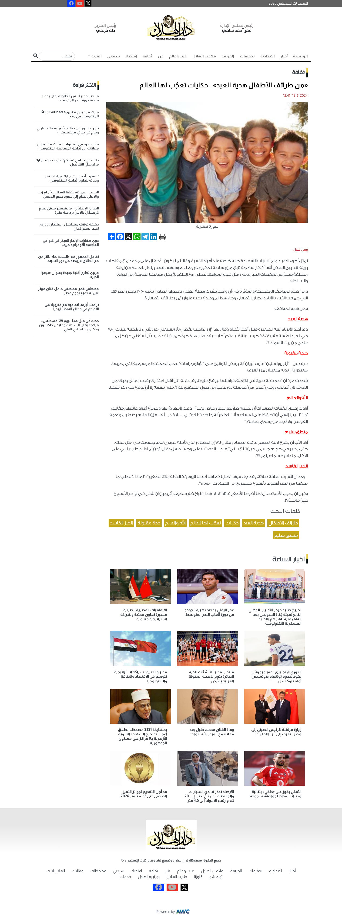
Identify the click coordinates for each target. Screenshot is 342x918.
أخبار (284, 56)
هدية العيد (253, 522)
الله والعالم (175, 522)
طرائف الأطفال (283, 522)
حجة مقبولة (149, 522)
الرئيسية (300, 56)
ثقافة (147, 56)
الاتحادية (267, 56)
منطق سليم (286, 535)
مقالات (78, 871)
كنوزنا (198, 877)
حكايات (232, 522)
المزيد (96, 56)
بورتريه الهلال (149, 877)
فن (161, 56)
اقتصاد (131, 56)
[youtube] (80, 3)
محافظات (98, 871)
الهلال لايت (56, 871)
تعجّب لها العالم (205, 522)
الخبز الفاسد (121, 522)
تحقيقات (247, 56)
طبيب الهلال (177, 877)
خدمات (125, 877)
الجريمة (227, 56)
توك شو (215, 877)
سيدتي (113, 56)
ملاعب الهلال (204, 56)
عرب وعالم (178, 56)
